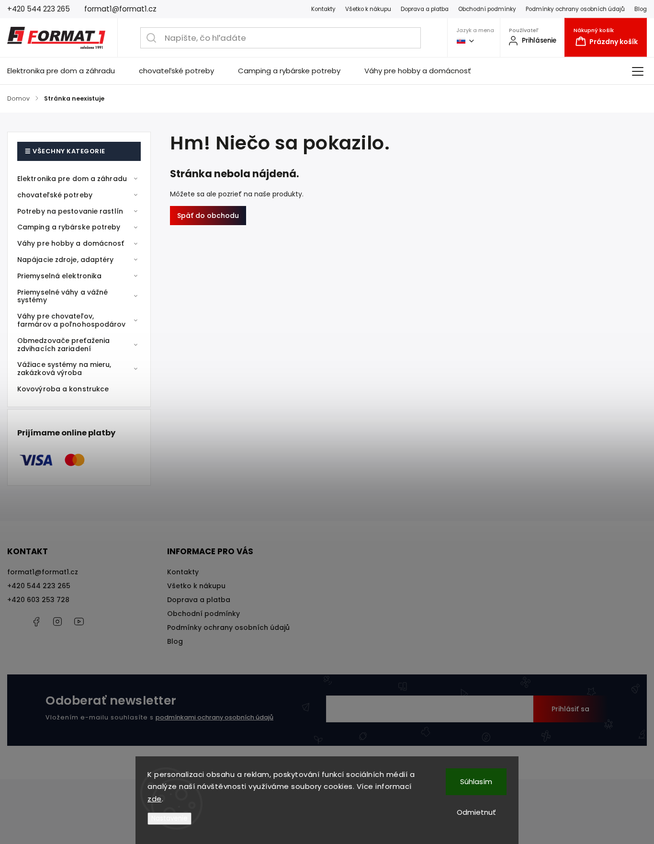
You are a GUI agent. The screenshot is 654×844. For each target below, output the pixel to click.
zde (154, 799)
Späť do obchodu (208, 215)
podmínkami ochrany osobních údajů (214, 717)
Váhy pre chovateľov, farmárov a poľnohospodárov (71, 320)
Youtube (79, 622)
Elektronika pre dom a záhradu (72, 178)
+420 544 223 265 (38, 586)
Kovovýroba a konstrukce (63, 389)
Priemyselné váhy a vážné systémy (62, 296)
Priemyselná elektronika (59, 276)
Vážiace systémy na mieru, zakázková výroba (64, 368)
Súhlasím (476, 781)
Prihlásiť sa (570, 709)
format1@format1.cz (42, 572)
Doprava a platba (425, 9)
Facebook (36, 622)
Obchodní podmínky (487, 9)
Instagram (57, 622)
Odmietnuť (476, 812)
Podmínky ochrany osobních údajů (575, 9)
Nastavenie (169, 818)
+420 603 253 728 (38, 599)
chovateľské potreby (54, 195)
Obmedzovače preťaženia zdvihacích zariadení (63, 345)
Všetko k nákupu (368, 9)
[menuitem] (67, 70)
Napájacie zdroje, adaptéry (65, 259)
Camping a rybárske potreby (69, 227)
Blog (640, 9)
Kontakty (323, 9)
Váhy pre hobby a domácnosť (70, 243)
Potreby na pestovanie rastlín (70, 211)
